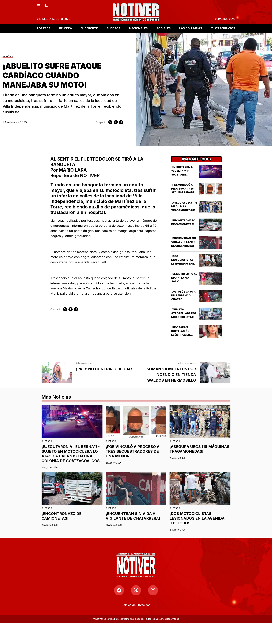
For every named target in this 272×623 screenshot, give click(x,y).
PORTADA (43, 28)
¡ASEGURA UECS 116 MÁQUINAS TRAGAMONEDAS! (184, 206)
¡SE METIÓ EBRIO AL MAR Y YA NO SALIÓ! (184, 277)
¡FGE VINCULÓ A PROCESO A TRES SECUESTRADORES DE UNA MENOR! (132, 451)
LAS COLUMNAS (190, 28)
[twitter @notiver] (136, 590)
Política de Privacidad (136, 605)
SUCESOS (113, 28)
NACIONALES (138, 28)
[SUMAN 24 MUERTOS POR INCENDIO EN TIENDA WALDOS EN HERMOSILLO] (215, 372)
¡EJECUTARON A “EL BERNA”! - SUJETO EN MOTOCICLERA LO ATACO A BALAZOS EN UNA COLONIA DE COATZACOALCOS (71, 453)
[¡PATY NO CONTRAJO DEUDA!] (57, 372)
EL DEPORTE (89, 28)
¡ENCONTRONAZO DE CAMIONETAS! (62, 516)
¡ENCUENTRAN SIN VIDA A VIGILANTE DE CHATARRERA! (183, 242)
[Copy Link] (121, 122)
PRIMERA (65, 28)
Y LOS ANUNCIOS (223, 28)
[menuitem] (136, 605)
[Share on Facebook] (115, 122)
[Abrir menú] (39, 5)
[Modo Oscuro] (46, 5)
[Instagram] (153, 590)
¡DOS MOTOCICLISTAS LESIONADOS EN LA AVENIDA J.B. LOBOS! (184, 263)
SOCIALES (163, 28)
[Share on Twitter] (110, 122)
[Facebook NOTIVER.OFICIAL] (119, 590)
